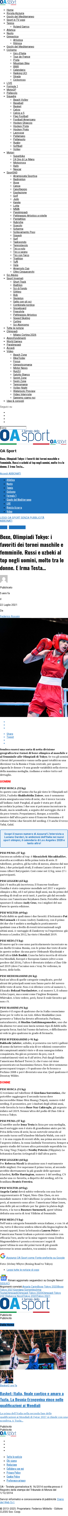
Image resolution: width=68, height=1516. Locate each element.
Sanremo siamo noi (24, 397)
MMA (16, 209)
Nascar (17, 169)
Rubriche (18, 222)
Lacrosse (18, 132)
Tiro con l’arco (21, 255)
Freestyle (18, 311)
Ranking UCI (20, 73)
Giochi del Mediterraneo (20, 16)
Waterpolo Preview (24, 391)
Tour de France (21, 56)
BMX (16, 66)
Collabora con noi (15, 1469)
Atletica (11, 30)
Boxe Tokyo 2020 (47, 1286)
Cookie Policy (13, 1477)
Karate (17, 202)
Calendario (19, 69)
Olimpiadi (12, 331)
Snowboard (19, 308)
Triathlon (18, 258)
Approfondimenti (16, 338)
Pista (16, 60)
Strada (17, 76)
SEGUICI (5, 1283)
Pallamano (19, 136)
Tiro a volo (19, 248)
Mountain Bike (21, 63)
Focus (16, 361)
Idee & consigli (15, 401)
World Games (14, 341)
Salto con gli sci (22, 301)
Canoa (16, 185)
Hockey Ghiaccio (22, 122)
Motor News (20, 368)
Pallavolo (12, 93)
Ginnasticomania (22, 364)
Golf (15, 195)
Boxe (16, 182)
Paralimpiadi (20, 212)
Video (10, 351)
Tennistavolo (20, 245)
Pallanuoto (19, 139)
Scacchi (17, 225)
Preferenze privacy (16, 1480)
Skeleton (18, 298)
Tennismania (20, 384)
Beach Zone (20, 354)
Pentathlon (19, 219)
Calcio (16, 109)
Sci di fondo (20, 288)
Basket (17, 106)
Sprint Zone (20, 377)
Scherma (18, 228)
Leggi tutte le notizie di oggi (23, 1269)
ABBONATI (15, 473)
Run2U (17, 371)
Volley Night (20, 387)
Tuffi (15, 261)
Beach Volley (20, 99)
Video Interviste (22, 394)
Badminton (19, 179)
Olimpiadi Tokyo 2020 (29, 1293)
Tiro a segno (20, 252)
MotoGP (11, 89)
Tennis (10, 23)
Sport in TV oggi (16, 19)
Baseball (18, 103)
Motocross (19, 162)
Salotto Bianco (21, 374)
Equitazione (20, 192)
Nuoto (10, 33)
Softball (17, 146)
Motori (10, 152)
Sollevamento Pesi (24, 232)
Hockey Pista (21, 126)
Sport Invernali (15, 278)
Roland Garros (21, 26)
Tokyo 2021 (43, 1296)
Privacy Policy (13, 1473)
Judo (16, 199)
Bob (15, 295)
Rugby (16, 142)
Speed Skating (21, 318)
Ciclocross (19, 79)
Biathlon (17, 285)
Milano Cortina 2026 (24, 334)
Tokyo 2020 (30, 1296)
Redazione (12, 1465)
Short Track (19, 281)
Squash (17, 235)
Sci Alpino (12, 275)
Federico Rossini (10, 616)
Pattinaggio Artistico (25, 314)
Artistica (18, 40)
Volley (16, 149)
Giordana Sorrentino (25, 1289)
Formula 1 (12, 86)
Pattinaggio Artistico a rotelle (30, 215)
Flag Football (20, 116)
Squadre (11, 96)
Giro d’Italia (19, 53)
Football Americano (24, 119)
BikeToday (19, 358)
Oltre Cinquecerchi (23, 271)
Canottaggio (20, 189)
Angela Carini (29, 1286)
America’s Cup (21, 268)
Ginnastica (12, 36)
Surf (15, 238)
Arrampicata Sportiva (25, 176)
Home (10, 10)
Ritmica (17, 43)
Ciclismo (12, 49)
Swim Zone (19, 381)
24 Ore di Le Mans (23, 159)
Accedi (11, 348)
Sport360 (12, 172)
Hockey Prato (21, 129)
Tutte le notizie (15, 328)
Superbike (19, 156)
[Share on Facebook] (37, 721)
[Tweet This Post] (37, 725)
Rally (16, 166)
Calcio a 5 (18, 113)
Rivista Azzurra (15, 13)
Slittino (17, 291)
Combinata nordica (23, 305)
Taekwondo (19, 242)
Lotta (16, 205)
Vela (15, 265)
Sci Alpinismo (21, 324)
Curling (17, 321)
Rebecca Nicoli (14, 1296)
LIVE (9, 83)
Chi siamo (12, 1461)
